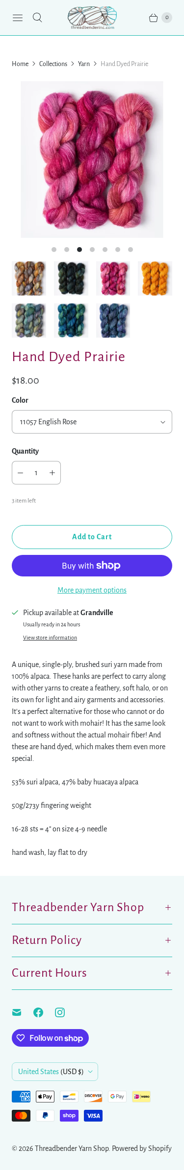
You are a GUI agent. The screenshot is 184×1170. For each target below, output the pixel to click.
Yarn (84, 64)
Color (20, 400)
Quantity (25, 451)
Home (20, 64)
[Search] (37, 17)
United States (51, 1072)
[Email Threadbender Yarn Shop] (22, 1012)
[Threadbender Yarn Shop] (92, 17)
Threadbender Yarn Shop (71, 1148)
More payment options (92, 590)
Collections (53, 64)
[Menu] (17, 17)
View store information (50, 638)
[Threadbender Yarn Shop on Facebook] (44, 1012)
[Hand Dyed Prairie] (92, 159)
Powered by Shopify (142, 1148)
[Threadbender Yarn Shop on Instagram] (66, 1012)
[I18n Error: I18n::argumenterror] (29, 278)
